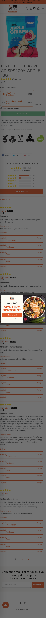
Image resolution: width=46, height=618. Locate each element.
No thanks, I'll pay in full (11, 318)
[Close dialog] (11, 295)
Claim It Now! (12, 315)
